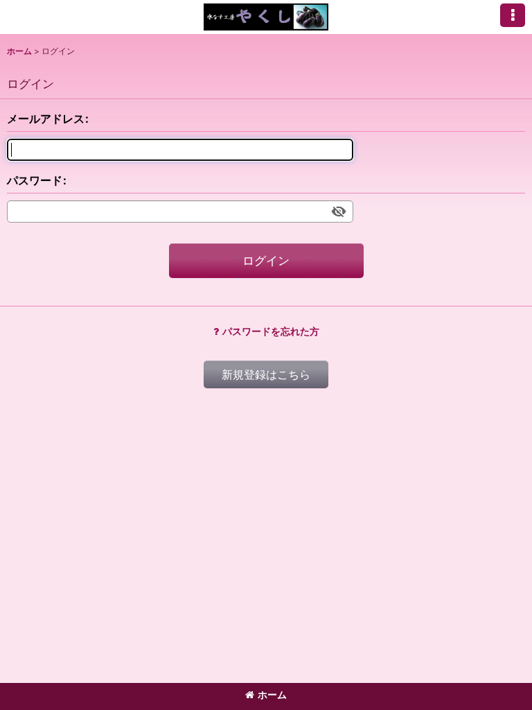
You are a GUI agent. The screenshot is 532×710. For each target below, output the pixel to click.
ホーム (272, 694)
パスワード (34, 180)
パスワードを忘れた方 (270, 331)
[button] (512, 15)
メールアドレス (46, 118)
